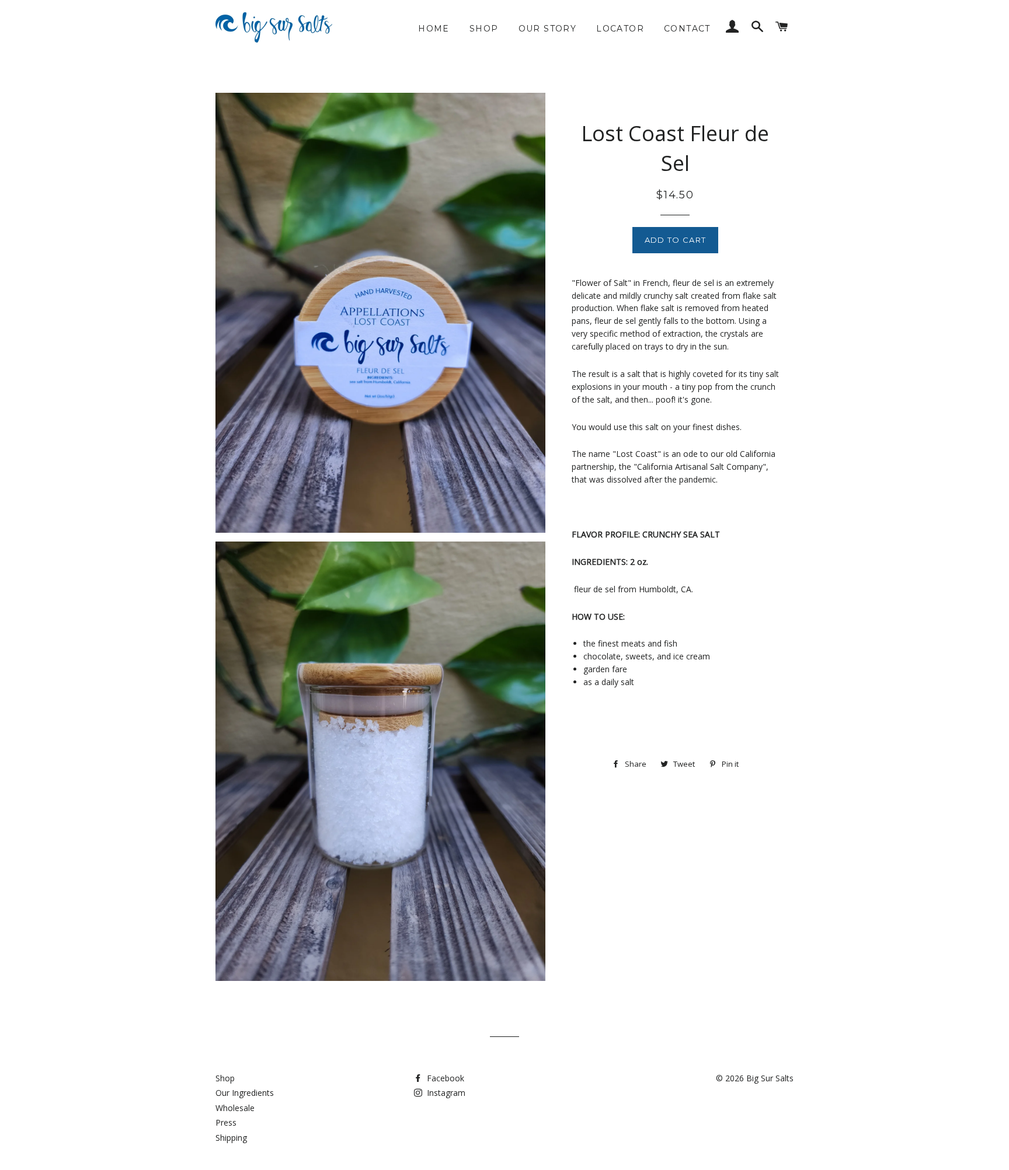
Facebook (444, 1078)
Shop (484, 28)
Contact (687, 28)
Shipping (231, 1137)
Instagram (445, 1092)
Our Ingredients (244, 1092)
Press (225, 1122)
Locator (620, 28)
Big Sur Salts (770, 1078)
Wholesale (235, 1107)
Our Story (548, 28)
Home (434, 28)
